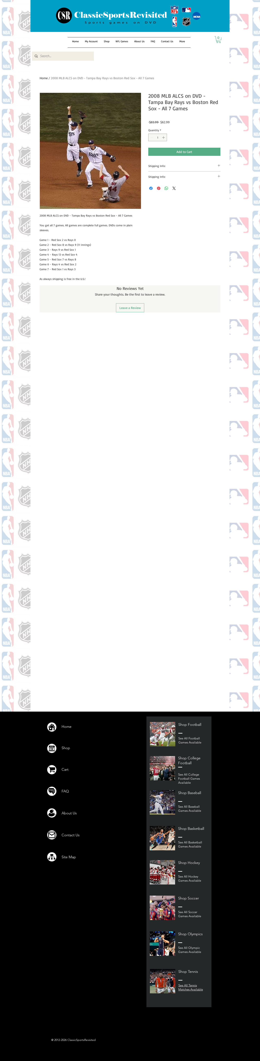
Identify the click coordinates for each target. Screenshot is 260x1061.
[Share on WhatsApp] (166, 188)
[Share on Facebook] (150, 188)
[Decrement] (151, 137)
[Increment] (163, 137)
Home (44, 78)
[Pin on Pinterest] (158, 188)
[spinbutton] (157, 137)
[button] (218, 39)
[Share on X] (174, 188)
